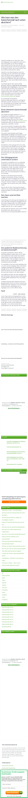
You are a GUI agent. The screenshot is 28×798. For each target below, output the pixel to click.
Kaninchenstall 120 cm (7, 609)
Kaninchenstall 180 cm (7, 622)
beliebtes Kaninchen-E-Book (18, 402)
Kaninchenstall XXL (6, 626)
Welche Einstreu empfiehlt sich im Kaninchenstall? (10, 538)
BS (2, 573)
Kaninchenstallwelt (7, 12)
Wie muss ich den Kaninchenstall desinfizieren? (13, 534)
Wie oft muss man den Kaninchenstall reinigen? (12, 330)
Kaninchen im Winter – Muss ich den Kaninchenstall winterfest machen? (11, 564)
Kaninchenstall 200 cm (7, 624)
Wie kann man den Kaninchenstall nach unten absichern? (13, 514)
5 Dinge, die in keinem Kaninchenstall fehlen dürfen (13, 555)
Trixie (3, 597)
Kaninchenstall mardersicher (8, 96)
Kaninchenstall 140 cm (7, 614)
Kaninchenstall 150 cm (7, 617)
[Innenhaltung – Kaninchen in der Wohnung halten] (14, 336)
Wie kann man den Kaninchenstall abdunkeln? (11, 358)
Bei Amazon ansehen (14, 502)
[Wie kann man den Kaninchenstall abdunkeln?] (14, 351)
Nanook (4, 582)
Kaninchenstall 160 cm (7, 619)
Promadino (5, 590)
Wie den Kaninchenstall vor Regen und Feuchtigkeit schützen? (7, 366)
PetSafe (4, 585)
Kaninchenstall (21, 120)
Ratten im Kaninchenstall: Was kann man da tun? (13, 523)
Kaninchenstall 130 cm (7, 612)
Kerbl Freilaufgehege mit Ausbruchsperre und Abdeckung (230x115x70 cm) (14, 498)
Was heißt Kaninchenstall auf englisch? (11, 551)
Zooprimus (5, 599)
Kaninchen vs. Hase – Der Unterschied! (11, 510)
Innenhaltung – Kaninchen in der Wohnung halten (12, 344)
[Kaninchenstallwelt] (14, 5)
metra (3, 580)
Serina (3, 592)
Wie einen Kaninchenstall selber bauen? (12, 541)
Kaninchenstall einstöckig (7, 765)
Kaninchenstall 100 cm (7, 607)
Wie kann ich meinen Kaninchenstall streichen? (13, 546)
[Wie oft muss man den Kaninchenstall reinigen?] (14, 322)
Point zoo (4, 587)
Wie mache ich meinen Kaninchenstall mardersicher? (11, 531)
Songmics (4, 595)
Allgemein (9, 26)
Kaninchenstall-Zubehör (8, 544)
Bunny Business (6, 575)
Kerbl (3, 578)
